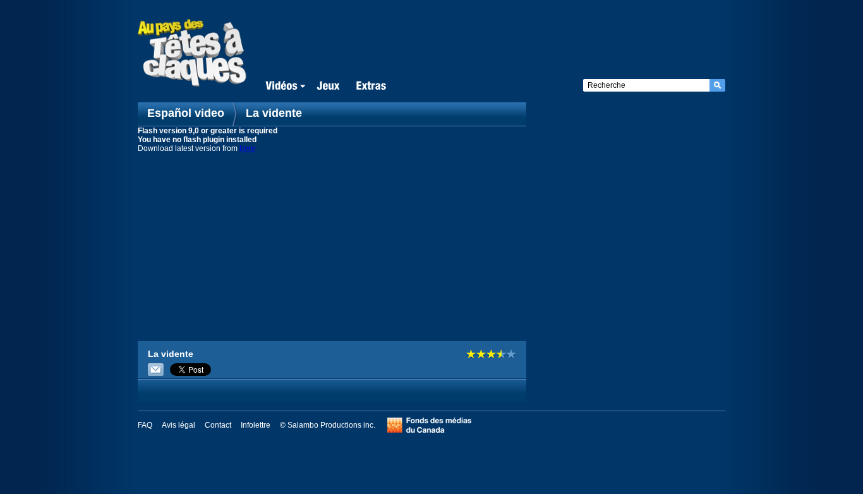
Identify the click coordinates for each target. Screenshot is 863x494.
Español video (187, 113)
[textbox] (646, 85)
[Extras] (370, 86)
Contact (218, 425)
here (247, 148)
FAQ (145, 425)
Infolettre (255, 425)
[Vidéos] (283, 86)
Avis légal (178, 425)
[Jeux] (328, 86)
